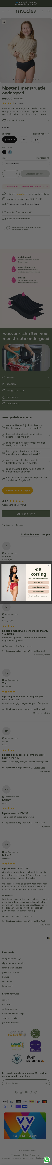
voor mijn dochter (38, 587)
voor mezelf (38, 583)
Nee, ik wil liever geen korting (38, 596)
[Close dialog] (49, 566)
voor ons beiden (38, 592)
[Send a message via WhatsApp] (47, 1160)
